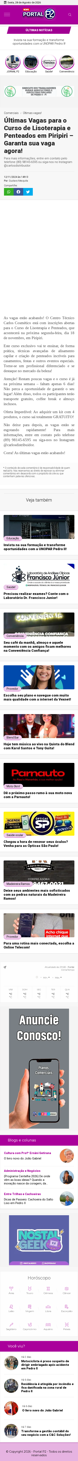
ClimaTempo (67, 969)
